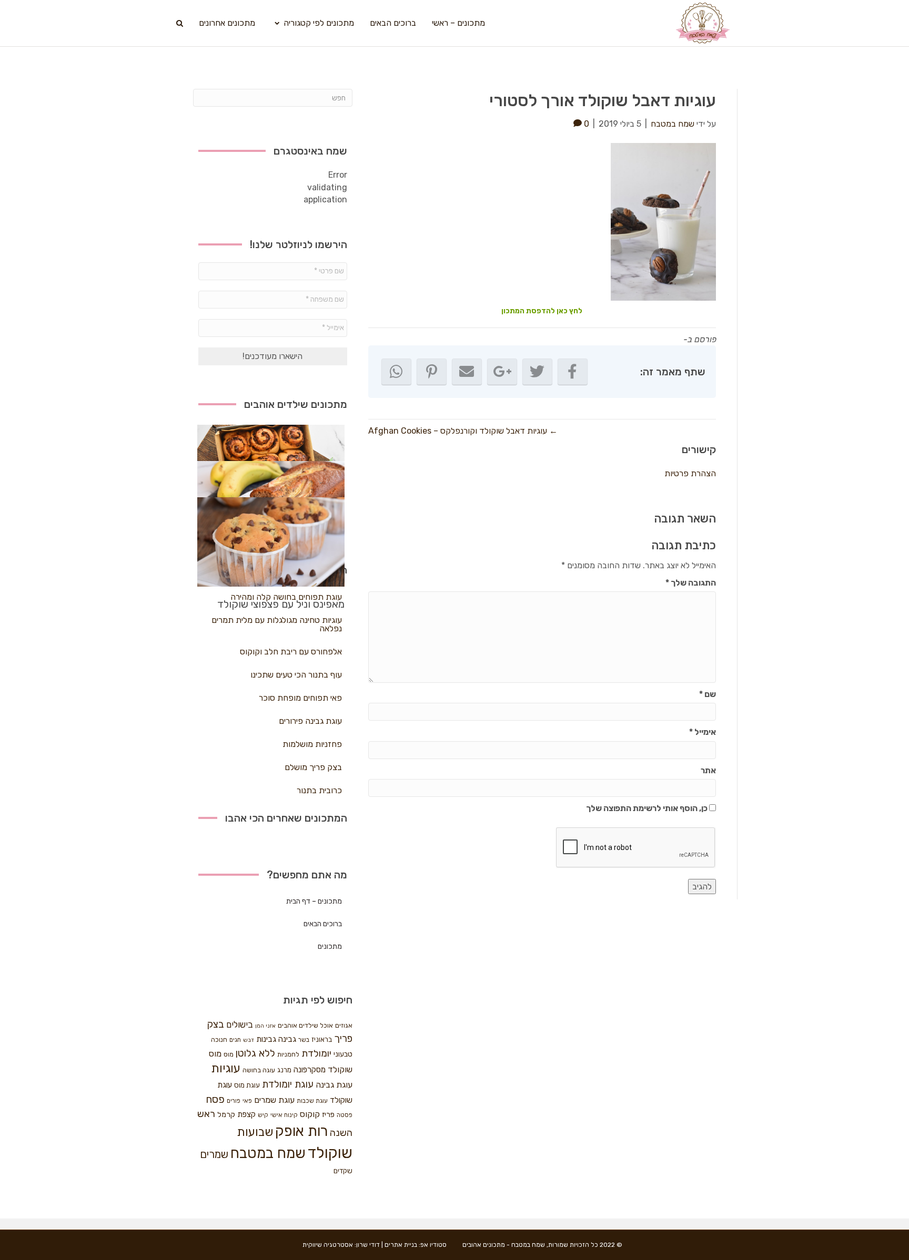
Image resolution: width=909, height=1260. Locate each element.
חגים (235, 1039)
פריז (328, 1114)
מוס (229, 1054)
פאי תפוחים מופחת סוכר (300, 698)
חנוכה (219, 1039)
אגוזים (343, 1025)
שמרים (214, 1154)
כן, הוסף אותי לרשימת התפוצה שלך (647, 808)
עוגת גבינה (334, 1085)
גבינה (287, 1039)
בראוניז (321, 1039)
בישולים (239, 1024)
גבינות (266, 1039)
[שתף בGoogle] (502, 371)
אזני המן (265, 1025)
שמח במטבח (268, 1153)
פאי (247, 1100)
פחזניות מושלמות (312, 744)
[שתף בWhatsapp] (396, 371)
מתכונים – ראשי (458, 23)
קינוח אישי (284, 1115)
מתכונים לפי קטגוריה (319, 23)
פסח (215, 1099)
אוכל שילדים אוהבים (305, 1025)
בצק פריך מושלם (313, 767)
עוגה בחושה (259, 1070)
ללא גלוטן (255, 1053)
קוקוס (310, 1114)
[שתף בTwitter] (537, 371)
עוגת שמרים (274, 1100)
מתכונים (330, 946)
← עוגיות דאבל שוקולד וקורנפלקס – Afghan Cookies (463, 431)
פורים (233, 1100)
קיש (263, 1115)
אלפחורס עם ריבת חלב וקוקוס (291, 652)
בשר (303, 1039)
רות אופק (301, 1131)
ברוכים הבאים (393, 23)
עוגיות (225, 1068)
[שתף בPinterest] (432, 371)
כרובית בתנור (319, 790)
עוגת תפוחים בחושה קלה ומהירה (286, 597)
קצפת (246, 1114)
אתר (708, 770)
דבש (248, 1040)
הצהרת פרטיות (690, 473)
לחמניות (288, 1054)
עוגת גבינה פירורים (310, 721)
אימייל (702, 732)
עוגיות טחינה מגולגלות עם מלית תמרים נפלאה (276, 624)
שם (707, 694)
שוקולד (330, 1153)
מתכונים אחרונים (227, 23)
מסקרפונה (310, 1069)
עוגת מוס (247, 1085)
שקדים (343, 1171)
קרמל (226, 1114)
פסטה (344, 1115)
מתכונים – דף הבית (314, 901)
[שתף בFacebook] (573, 371)
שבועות (255, 1132)
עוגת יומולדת (288, 1084)
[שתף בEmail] (467, 371)
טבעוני (343, 1054)
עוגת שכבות (312, 1100)
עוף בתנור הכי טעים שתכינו (296, 675)
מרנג (284, 1070)
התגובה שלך (690, 583)
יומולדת (316, 1053)
